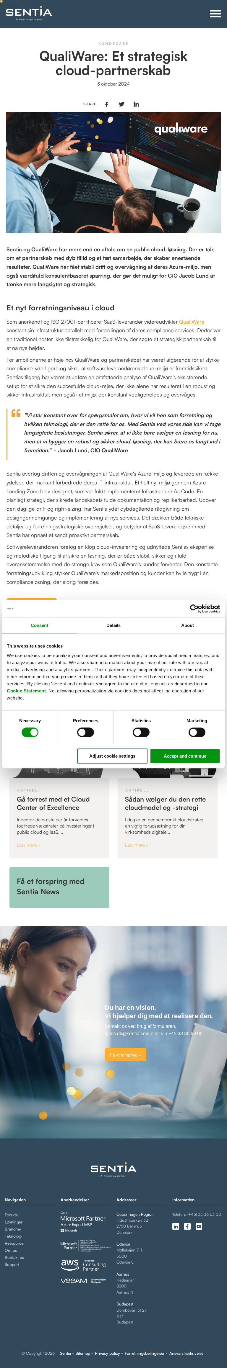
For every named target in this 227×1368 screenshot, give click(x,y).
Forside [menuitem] (11, 1214)
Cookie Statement (26, 690)
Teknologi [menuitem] (13, 1235)
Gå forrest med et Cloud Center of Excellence (53, 803)
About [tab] (187, 625)
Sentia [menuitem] (65, 1353)
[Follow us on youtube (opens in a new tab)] (199, 1226)
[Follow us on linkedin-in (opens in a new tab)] (175, 1226)
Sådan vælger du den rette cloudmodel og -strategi (165, 803)
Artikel (27, 790)
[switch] (80, 732)
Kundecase (113, 43)
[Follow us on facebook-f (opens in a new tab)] (187, 1226)
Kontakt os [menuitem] (14, 1257)
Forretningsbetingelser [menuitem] (145, 1353)
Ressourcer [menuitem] (15, 1243)
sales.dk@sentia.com (127, 1033)
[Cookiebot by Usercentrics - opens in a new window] (194, 608)
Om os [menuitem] (11, 1250)
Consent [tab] (39, 625)
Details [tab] (113, 625)
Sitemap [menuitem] (83, 1353)
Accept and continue (185, 755)
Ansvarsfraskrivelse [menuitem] (186, 1353)
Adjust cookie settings (112, 755)
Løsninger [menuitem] (13, 1221)
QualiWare (192, 321)
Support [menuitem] (12, 1264)
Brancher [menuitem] (13, 1228)
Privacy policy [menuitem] (107, 1353)
